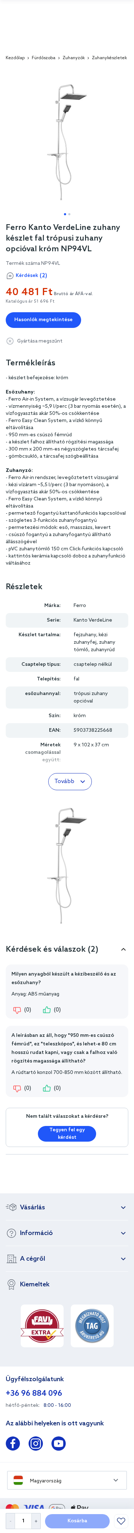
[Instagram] (36, 1445)
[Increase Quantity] (36, 1521)
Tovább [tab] (64, 781)
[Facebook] (13, 1445)
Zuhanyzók (74, 58)
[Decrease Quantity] (10, 1521)
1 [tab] (65, 214)
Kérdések (31, 275)
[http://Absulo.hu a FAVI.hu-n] (42, 1326)
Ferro (80, 606)
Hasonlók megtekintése (43, 320)
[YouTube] (58, 1445)
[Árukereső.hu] (92, 1326)
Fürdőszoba (43, 58)
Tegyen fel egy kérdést (67, 1134)
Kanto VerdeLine (93, 620)
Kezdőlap (15, 58)
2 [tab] (69, 214)
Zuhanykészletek (109, 58)
